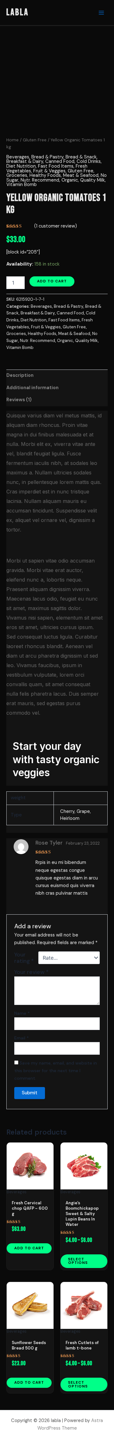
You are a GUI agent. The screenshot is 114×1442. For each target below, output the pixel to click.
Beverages (17, 157)
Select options (78, 1261)
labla (17, 12)
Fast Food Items (55, 166)
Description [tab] (20, 375)
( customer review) (55, 226)
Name (22, 1013)
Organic (69, 180)
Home (12, 140)
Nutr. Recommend (40, 180)
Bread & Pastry (47, 157)
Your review (31, 972)
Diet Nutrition (21, 166)
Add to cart (52, 281)
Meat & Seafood (80, 175)
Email (21, 1038)
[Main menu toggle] (101, 12)
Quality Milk (92, 180)
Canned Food (59, 161)
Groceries (16, 175)
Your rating (24, 957)
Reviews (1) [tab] (19, 400)
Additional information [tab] (32, 388)
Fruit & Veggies (49, 171)
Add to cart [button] (29, 1248)
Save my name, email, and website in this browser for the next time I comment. (55, 1070)
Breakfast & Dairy (24, 161)
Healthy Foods (45, 175)
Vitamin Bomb (21, 185)
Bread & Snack (81, 157)
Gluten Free (35, 140)
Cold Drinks (89, 161)
